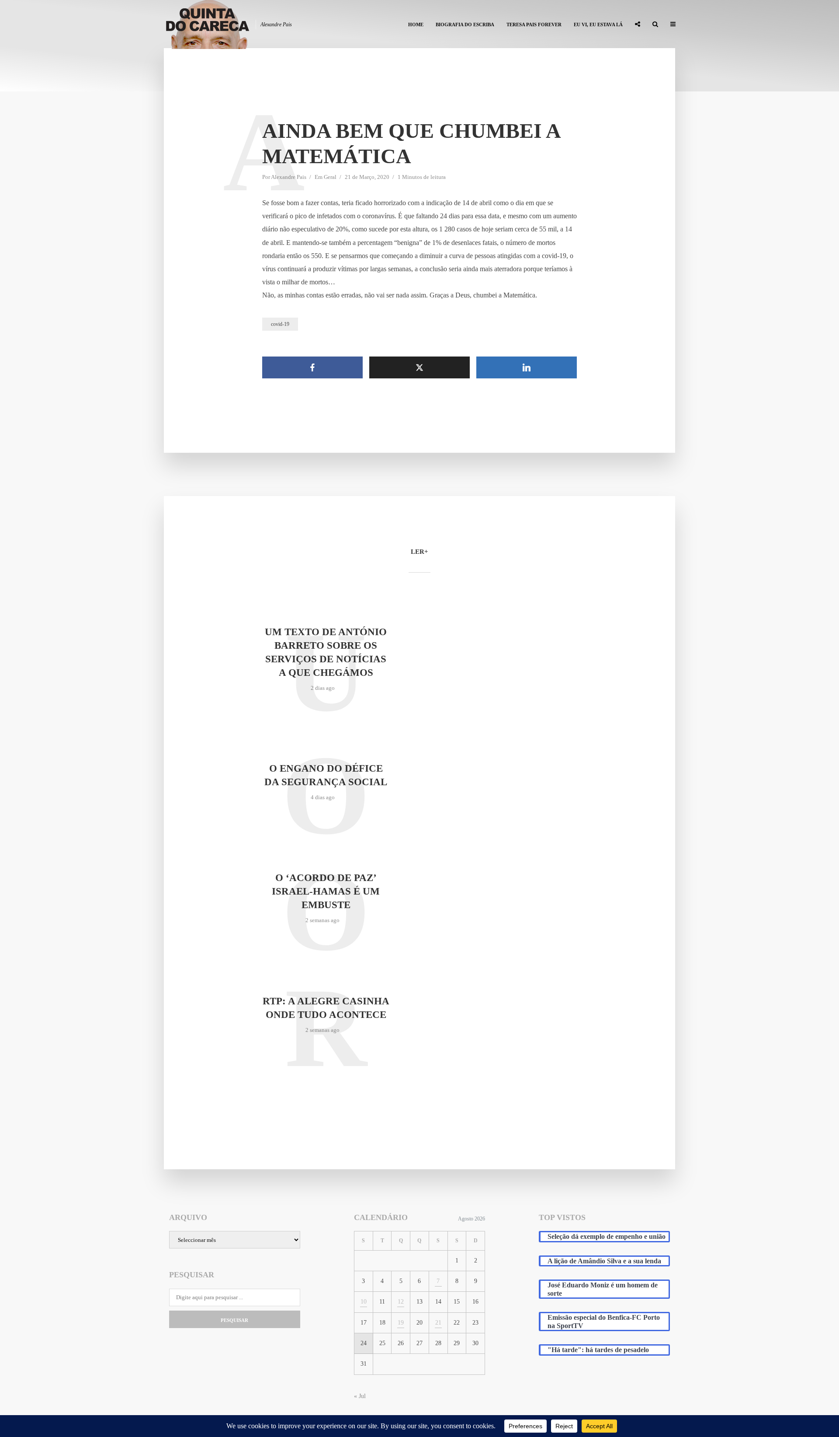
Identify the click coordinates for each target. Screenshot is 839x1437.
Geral (330, 177)
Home (415, 24)
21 (438, 1322)
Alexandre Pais (288, 177)
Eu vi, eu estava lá (598, 24)
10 (364, 1301)
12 (401, 1301)
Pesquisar (234, 1320)
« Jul (360, 1396)
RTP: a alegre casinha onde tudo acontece (326, 1008)
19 (401, 1322)
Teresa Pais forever (534, 24)
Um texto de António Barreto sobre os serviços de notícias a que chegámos (326, 652)
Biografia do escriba (465, 24)
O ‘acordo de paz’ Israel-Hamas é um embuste (326, 891)
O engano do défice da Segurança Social (325, 775)
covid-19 (280, 324)
